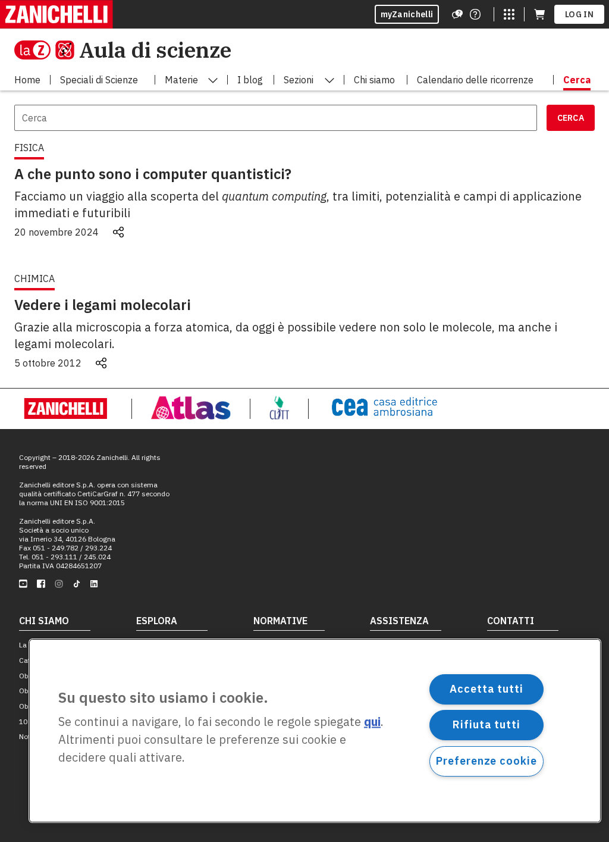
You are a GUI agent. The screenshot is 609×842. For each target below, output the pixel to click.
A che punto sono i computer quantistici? (152, 173)
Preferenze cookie (486, 761)
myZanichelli (407, 14)
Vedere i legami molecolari (102, 304)
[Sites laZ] (509, 14)
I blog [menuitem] (250, 80)
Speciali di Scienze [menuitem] (99, 80)
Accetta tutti (486, 689)
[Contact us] (475, 14)
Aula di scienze (155, 50)
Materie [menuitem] (181, 80)
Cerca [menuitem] (577, 80)
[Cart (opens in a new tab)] (539, 14)
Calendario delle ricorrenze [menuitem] (475, 80)
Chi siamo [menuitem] (374, 80)
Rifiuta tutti (486, 724)
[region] (315, 730)
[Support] (457, 14)
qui (372, 722)
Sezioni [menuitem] (298, 80)
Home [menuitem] (27, 80)
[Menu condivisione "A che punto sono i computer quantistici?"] (118, 232)
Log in (579, 14)
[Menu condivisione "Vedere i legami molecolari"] (101, 363)
